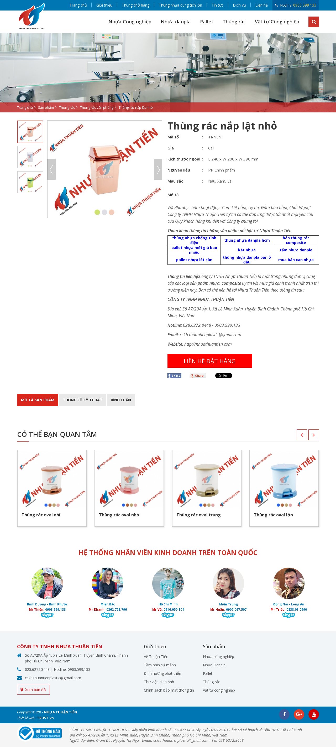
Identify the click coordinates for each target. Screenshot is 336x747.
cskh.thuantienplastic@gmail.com (53, 677)
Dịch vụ (239, 5)
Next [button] (158, 169)
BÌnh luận (121, 399)
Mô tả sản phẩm (37, 399)
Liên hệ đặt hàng (210, 361)
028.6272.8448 (37, 669)
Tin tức (217, 5)
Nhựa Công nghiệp (129, 21)
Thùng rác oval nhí (41, 515)
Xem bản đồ (35, 689)
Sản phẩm (46, 107)
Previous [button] (51, 169)
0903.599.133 (55, 609)
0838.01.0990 (296, 609)
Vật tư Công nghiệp (277, 21)
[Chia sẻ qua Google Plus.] (200, 375)
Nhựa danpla (176, 21)
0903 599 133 (304, 5)
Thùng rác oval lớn (273, 515)
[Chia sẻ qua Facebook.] (176, 375)
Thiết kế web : (26, 717)
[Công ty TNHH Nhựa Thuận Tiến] (31, 16)
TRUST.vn (45, 717)
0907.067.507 (236, 609)
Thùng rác (234, 21)
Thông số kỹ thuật (82, 399)
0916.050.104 (174, 609)
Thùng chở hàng (135, 5)
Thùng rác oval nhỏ (119, 515)
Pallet (206, 21)
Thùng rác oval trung (198, 515)
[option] (168, 72)
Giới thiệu (104, 5)
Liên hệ (261, 5)
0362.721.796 (116, 609)
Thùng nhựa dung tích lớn (180, 5)
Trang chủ (78, 5)
